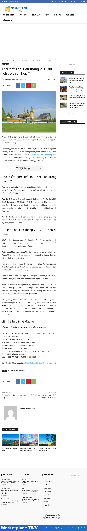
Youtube (83, 528)
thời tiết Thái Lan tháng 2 (16, 371)
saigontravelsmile (12, 79)
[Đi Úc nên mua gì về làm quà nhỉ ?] (10, 440)
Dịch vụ (9, 61)
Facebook (49, 528)
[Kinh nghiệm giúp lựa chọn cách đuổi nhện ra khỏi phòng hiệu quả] (63, 105)
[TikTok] (71, 1)
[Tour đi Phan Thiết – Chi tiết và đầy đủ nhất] (47, 440)
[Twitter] (78, 1)
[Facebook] (55, 1)
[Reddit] (68, 1)
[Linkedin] (62, 1)
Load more (71, 113)
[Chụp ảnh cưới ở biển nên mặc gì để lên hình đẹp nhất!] (63, 80)
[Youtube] (84, 1)
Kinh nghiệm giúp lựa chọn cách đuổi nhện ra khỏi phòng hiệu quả (77, 105)
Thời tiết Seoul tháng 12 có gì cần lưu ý (40, 363)
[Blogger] (52, 1)
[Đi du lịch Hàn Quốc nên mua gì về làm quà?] (28, 440)
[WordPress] (81, 1)
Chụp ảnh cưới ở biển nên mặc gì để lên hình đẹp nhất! (77, 80)
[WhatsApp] (33, 85)
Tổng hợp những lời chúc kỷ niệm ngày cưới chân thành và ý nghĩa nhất (76, 89)
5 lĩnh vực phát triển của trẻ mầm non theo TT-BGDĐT (30, 491)
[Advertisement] (43, 40)
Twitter (73, 528)
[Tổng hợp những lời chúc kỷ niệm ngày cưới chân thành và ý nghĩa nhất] (63, 89)
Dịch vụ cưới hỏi (6, 479)
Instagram (61, 528)
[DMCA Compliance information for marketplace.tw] (51, 518)
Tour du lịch (17, 61)
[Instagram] (59, 1)
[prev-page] (3, 455)
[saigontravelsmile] (3, 79)
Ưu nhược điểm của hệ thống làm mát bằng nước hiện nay (30, 500)
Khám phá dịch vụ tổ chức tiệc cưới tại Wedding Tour (10, 501)
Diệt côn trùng (26, 479)
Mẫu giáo (24, 488)
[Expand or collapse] (40, 168)
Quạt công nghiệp (27, 497)
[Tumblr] (74, 1)
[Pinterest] (65, 1)
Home (4, 61)
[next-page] (6, 455)
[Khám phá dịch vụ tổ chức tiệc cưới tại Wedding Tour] (63, 97)
